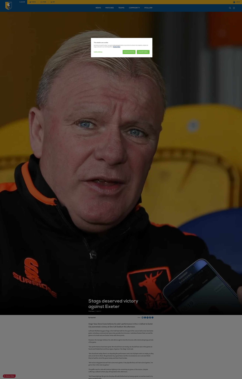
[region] (121, 47)
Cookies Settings (98, 51)
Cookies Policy (116, 46)
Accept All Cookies (143, 52)
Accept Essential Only (129, 52)
